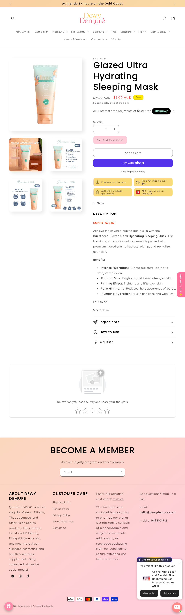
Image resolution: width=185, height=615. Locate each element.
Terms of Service (63, 521)
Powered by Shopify (43, 606)
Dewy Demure (25, 606)
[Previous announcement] (10, 3)
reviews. (118, 499)
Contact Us (59, 527)
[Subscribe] (121, 472)
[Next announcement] (175, 3)
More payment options (133, 171)
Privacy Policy (61, 515)
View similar (149, 593)
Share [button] (100, 203)
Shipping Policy (62, 502)
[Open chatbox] (177, 607)
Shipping (98, 102)
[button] (13, 18)
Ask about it (170, 593)
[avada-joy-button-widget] (8, 606)
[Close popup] (179, 562)
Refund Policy (61, 508)
